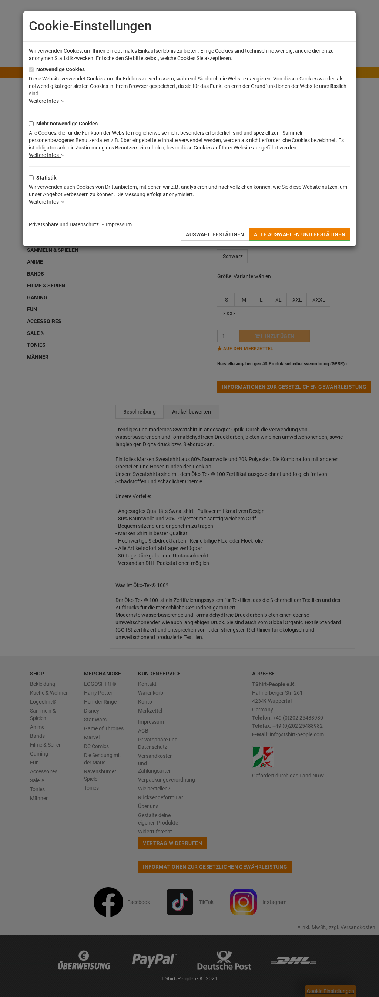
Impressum (119, 224)
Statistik (46, 178)
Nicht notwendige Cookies (67, 123)
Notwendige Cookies (60, 69)
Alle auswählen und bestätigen (299, 234)
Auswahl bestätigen (215, 234)
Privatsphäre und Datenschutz (64, 224)
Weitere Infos (45, 101)
